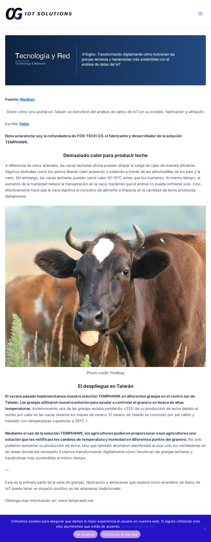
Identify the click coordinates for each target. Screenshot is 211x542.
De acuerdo (85, 534)
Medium (27, 99)
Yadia (24, 124)
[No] (204, 528)
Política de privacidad (138, 526)
